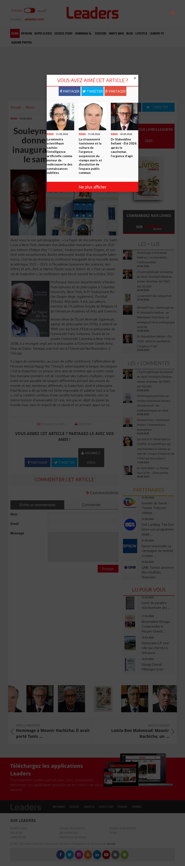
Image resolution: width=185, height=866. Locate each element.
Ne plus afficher (92, 186)
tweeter (94, 91)
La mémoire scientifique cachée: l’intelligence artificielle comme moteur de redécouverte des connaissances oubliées (59, 156)
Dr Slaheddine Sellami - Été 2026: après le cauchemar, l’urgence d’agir (124, 147)
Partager (70, 91)
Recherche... (134, 14)
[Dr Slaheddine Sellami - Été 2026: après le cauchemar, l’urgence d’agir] (124, 116)
